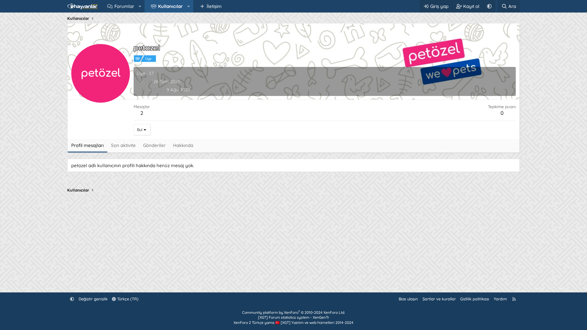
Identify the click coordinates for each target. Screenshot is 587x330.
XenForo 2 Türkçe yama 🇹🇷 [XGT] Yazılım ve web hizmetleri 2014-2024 (293, 322)
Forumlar (124, 6)
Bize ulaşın (408, 298)
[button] (140, 6)
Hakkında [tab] (183, 145)
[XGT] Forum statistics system (293, 317)
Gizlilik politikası (474, 298)
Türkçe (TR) (127, 298)
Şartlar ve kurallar (439, 298)
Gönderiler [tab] (154, 145)
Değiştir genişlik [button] (93, 298)
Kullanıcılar (170, 6)
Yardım (500, 298)
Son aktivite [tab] (123, 145)
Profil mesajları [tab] (87, 145)
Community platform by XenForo (293, 312)
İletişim (214, 6)
